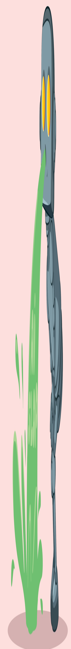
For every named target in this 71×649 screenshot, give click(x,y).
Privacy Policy (2, 647)
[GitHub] (1, 645)
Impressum (8, 647)
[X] (35, 644)
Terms (6, 647)
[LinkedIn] (0, 645)
